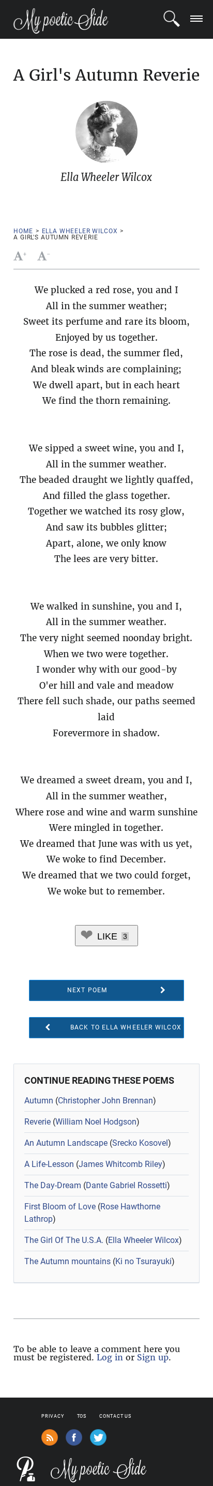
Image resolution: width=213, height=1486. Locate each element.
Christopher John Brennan (105, 1100)
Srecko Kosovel (140, 1143)
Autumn (38, 1100)
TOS (82, 1416)
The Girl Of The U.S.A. (63, 1240)
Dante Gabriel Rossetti (126, 1185)
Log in (110, 1357)
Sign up (153, 1357)
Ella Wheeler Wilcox (80, 231)
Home (23, 231)
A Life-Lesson (49, 1164)
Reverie (37, 1122)
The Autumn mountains (67, 1261)
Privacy (52, 1416)
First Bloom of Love (60, 1206)
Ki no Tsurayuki (143, 1261)
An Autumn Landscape (66, 1143)
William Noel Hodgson (95, 1122)
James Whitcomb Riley (120, 1164)
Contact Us (115, 1416)
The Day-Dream (52, 1185)
